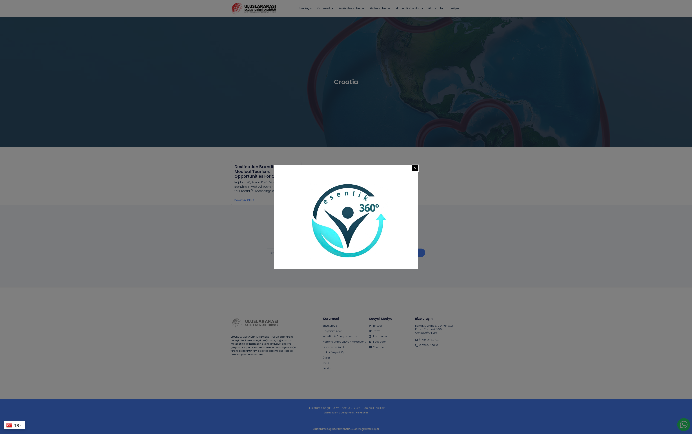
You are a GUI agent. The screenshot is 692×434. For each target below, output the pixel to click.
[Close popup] (415, 168)
